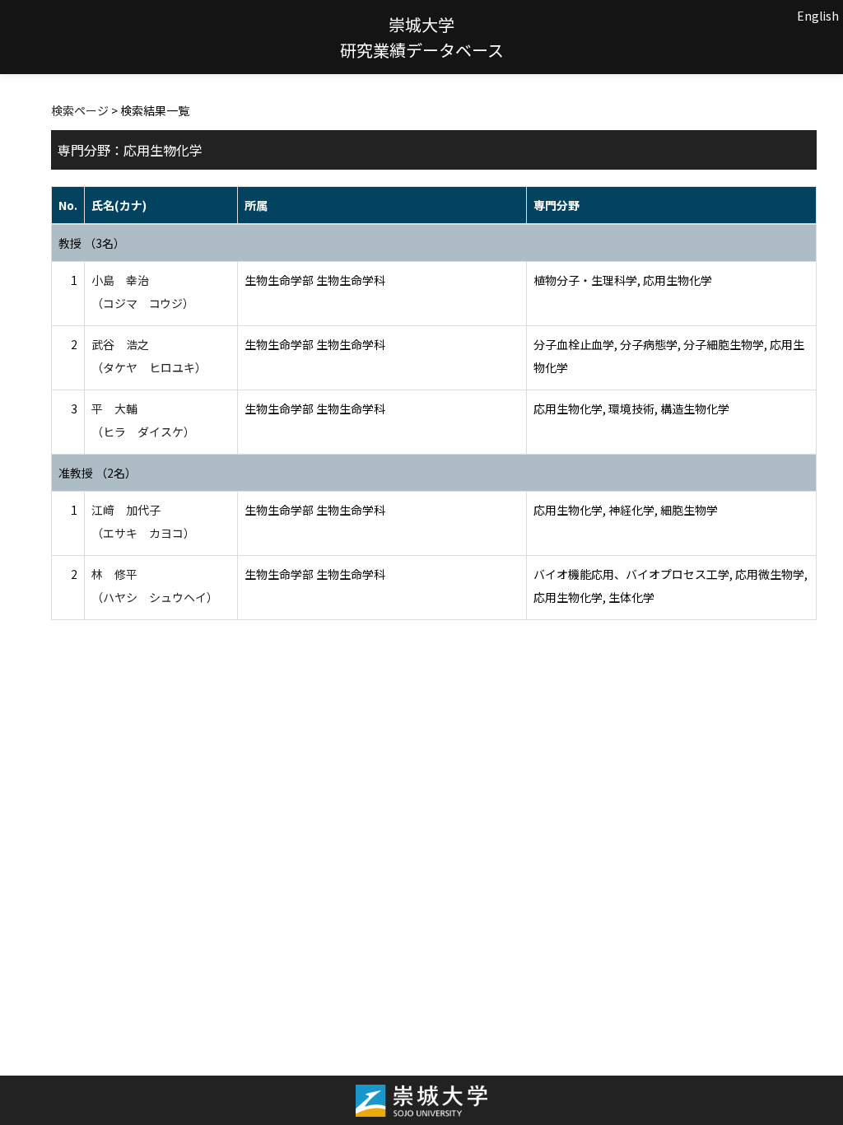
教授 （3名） (91, 243)
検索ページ (80, 110)
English (818, 15)
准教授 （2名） (97, 472)
